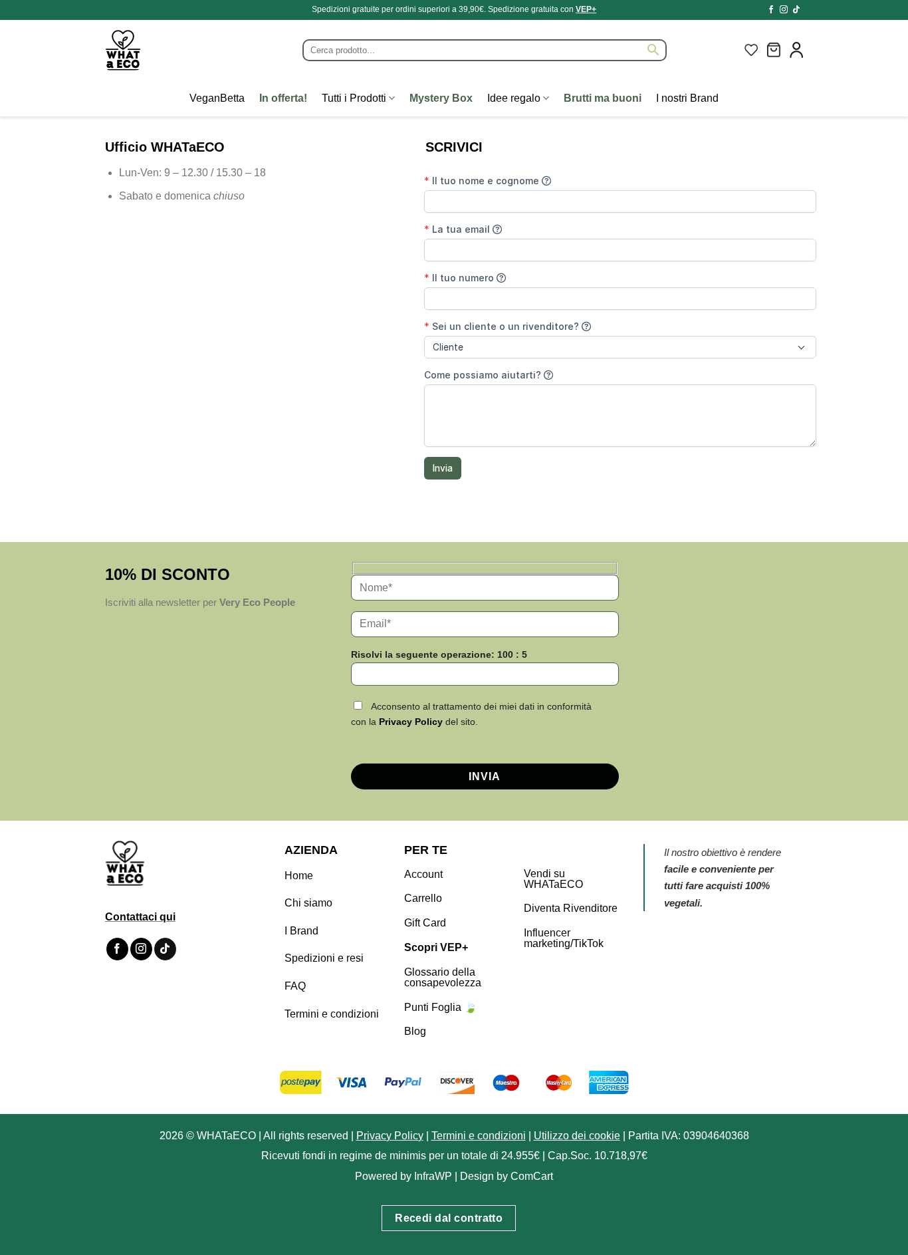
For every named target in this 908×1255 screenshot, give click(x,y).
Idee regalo (513, 98)
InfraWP (433, 1176)
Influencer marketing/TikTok (564, 938)
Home (298, 875)
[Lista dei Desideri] (751, 50)
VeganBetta (217, 98)
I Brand (301, 930)
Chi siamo (308, 902)
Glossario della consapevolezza (442, 977)
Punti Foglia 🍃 (440, 1007)
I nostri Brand (687, 98)
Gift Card (425, 922)
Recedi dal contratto (449, 1218)
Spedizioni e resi (324, 958)
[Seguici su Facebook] (771, 10)
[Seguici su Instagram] (784, 10)
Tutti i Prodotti (354, 98)
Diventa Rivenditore (571, 908)
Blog (415, 1031)
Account (423, 874)
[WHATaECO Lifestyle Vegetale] (155, 50)
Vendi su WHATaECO (553, 879)
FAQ (295, 986)
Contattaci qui (140, 916)
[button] (773, 50)
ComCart (532, 1176)
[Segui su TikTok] (796, 10)
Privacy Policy (411, 721)
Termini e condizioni (331, 1014)
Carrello (423, 898)
